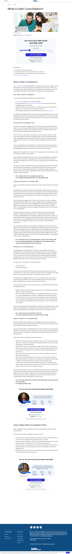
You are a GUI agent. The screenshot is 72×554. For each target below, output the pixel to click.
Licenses (19, 542)
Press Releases (7, 538)
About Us (6, 534)
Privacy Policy (20, 536)
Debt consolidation (18, 86)
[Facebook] (31, 527)
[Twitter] (37, 527)
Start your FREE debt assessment (21, 75)
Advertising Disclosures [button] (47, 536)
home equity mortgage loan (34, 103)
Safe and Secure (20, 540)
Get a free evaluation (36, 54)
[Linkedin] (40, 527)
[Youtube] (34, 527)
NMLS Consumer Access (49, 544)
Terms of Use (20, 534)
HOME (9, 4)
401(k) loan (50, 110)
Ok (67, 552)
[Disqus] (36, 508)
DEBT (15, 4)
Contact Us (6, 536)
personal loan (20, 101)
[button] (6, 0)
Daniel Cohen (18, 33)
